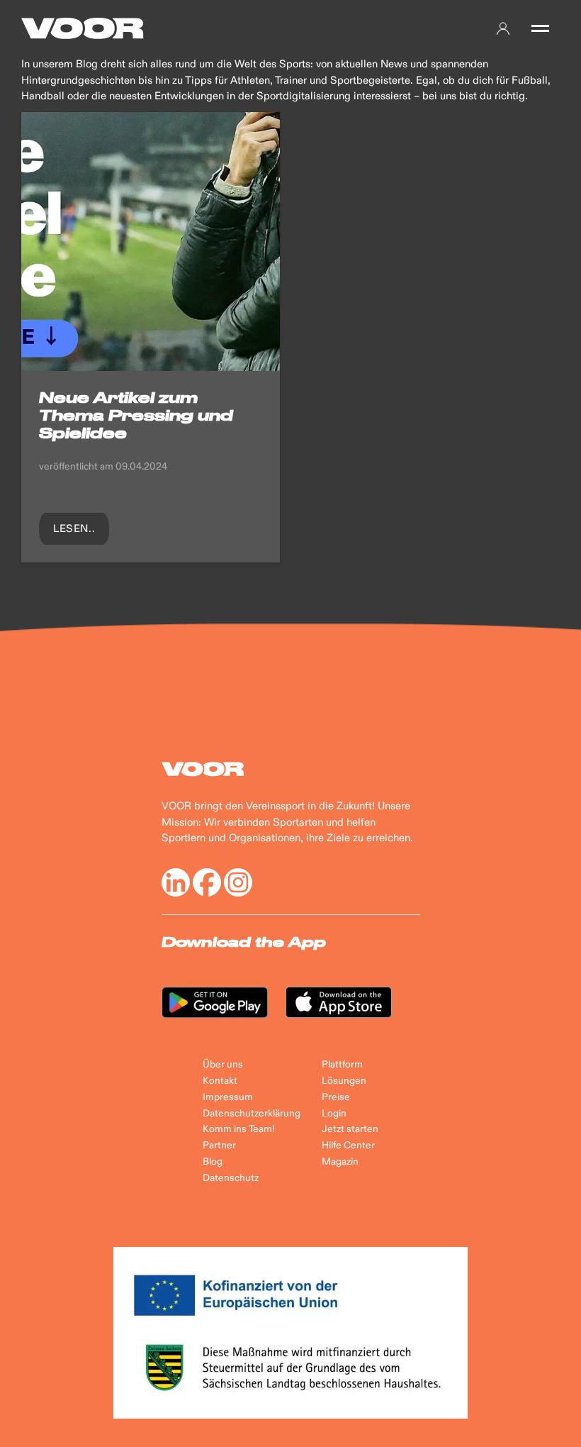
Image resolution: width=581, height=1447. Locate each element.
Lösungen (344, 1081)
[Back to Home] (82, 28)
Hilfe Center (348, 1146)
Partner (219, 1146)
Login (334, 1114)
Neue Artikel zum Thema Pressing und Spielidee (136, 415)
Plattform (342, 1065)
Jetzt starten (350, 1129)
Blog (212, 1162)
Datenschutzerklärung (251, 1114)
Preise (336, 1097)
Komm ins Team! (238, 1129)
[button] (540, 28)
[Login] (503, 28)
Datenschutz (231, 1178)
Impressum (228, 1097)
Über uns (223, 1065)
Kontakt (220, 1081)
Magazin (340, 1162)
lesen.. (74, 528)
